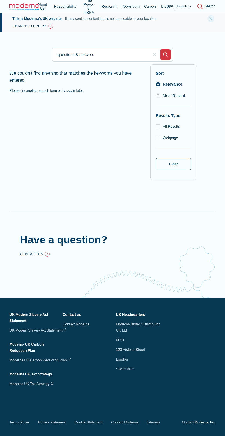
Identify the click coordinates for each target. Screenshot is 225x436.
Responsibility (65, 6)
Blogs (165, 6)
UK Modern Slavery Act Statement (35, 330)
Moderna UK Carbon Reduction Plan (38, 360)
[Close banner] (210, 18)
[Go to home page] (25, 6)
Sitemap (153, 422)
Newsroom (131, 6)
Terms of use (19, 422)
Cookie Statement (88, 422)
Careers (150, 6)
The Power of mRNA (88, 6)
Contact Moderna (76, 324)
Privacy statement (52, 422)
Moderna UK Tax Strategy (29, 384)
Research (109, 6)
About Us (42, 6)
